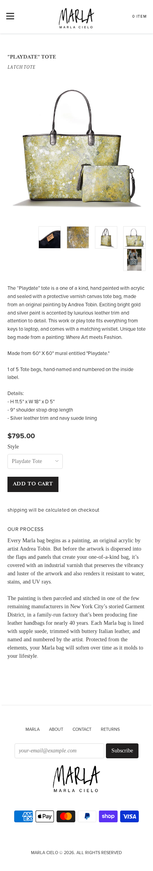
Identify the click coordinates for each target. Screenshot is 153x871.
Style (13, 447)
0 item (139, 16)
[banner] (76, 779)
